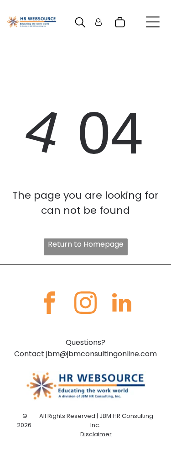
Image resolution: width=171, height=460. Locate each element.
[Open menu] (153, 22)
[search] (80, 24)
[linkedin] (122, 304)
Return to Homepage (86, 244)
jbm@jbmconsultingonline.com (101, 354)
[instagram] (86, 304)
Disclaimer (96, 434)
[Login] (98, 22)
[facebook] (50, 304)
